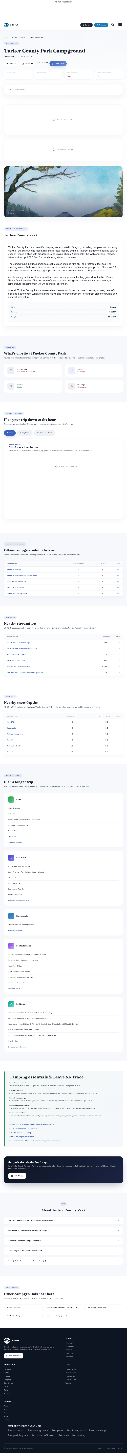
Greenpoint (11, 728)
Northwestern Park (15, 895)
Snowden (11, 752)
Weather (68, 1383)
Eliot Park (11, 814)
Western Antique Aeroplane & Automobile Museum (27, 954)
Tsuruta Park (13, 831)
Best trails (64, 1435)
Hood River (11, 722)
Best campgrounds (38, 1430)
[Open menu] (120, 25)
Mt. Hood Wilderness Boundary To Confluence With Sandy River (32, 1035)
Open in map (58, 64)
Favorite (11, 64)
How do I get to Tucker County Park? (25, 1251)
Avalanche (69, 1357)
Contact (6, 1420)
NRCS (113, 1448)
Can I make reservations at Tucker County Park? (30, 1220)
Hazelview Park (14, 808)
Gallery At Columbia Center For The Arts (23, 960)
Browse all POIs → (15, 989)
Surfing (7, 1393)
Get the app (17, 1176)
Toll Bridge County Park (16, 581)
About (6, 1406)
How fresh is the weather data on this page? (28, 1230)
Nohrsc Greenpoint (14, 734)
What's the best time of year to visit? (25, 1241)
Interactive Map (71, 1369)
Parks (6, 1386)
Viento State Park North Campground (22, 575)
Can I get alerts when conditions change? (27, 1261)
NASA (118, 1448)
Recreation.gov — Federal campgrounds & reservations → (31, 1124)
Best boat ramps (98, 1430)
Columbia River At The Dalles (18, 667)
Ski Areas (7, 1369)
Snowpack (69, 1343)
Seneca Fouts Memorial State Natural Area (24, 819)
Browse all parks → (15, 842)
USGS (103, 1448)
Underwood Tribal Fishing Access (21, 924)
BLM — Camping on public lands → (22, 1137)
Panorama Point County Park (18, 825)
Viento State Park (14, 569)
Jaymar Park (12, 836)
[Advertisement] (63, 11)
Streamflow (69, 1346)
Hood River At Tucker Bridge (18, 643)
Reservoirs (69, 1350)
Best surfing (78, 1435)
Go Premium (101, 25)
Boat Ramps (8, 1383)
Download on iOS (15, 1356)
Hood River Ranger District (18, 983)
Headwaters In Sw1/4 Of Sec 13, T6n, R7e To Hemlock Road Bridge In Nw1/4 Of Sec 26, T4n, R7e (43, 1024)
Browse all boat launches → (18, 900)
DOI (122, 1448)
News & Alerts (70, 1373)
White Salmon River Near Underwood (22, 649)
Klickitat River (13, 1041)
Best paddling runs (18, 1435)
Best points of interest (43, 1435)
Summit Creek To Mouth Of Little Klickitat (23, 1030)
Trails (6, 1390)
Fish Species (70, 1376)
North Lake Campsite (15, 587)
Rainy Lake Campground (17, 593)
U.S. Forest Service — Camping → (22, 1133)
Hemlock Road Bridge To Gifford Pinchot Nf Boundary (27, 1018)
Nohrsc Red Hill (13, 746)
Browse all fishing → (15, 930)
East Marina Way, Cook (16, 889)
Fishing (7, 1376)
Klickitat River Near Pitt (16, 661)
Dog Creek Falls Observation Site (20, 977)
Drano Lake (12, 878)
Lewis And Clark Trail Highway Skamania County (26, 872)
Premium (7, 1409)
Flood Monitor (70, 1379)
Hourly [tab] (9, 433)
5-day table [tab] (24, 433)
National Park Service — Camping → (23, 1128)
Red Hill (10, 740)
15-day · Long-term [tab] (44, 433)
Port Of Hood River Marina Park (19, 866)
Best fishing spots (76, 1430)
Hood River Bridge (15, 966)
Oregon (23, 37)
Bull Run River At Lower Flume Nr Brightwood (25, 673)
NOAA (108, 1448)
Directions (27, 64)
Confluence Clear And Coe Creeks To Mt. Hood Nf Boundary (30, 1013)
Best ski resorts (16, 1430)
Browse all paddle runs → (17, 1047)
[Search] (112, 25)
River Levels (69, 1353)
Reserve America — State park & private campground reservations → (36, 1141)
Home (6, 37)
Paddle (6, 1373)
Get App (87, 25)
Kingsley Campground (16, 883)
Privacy (6, 1416)
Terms (6, 1413)
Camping (15, 37)
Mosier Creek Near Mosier (17, 655)
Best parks (57, 1430)
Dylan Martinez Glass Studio (19, 971)
